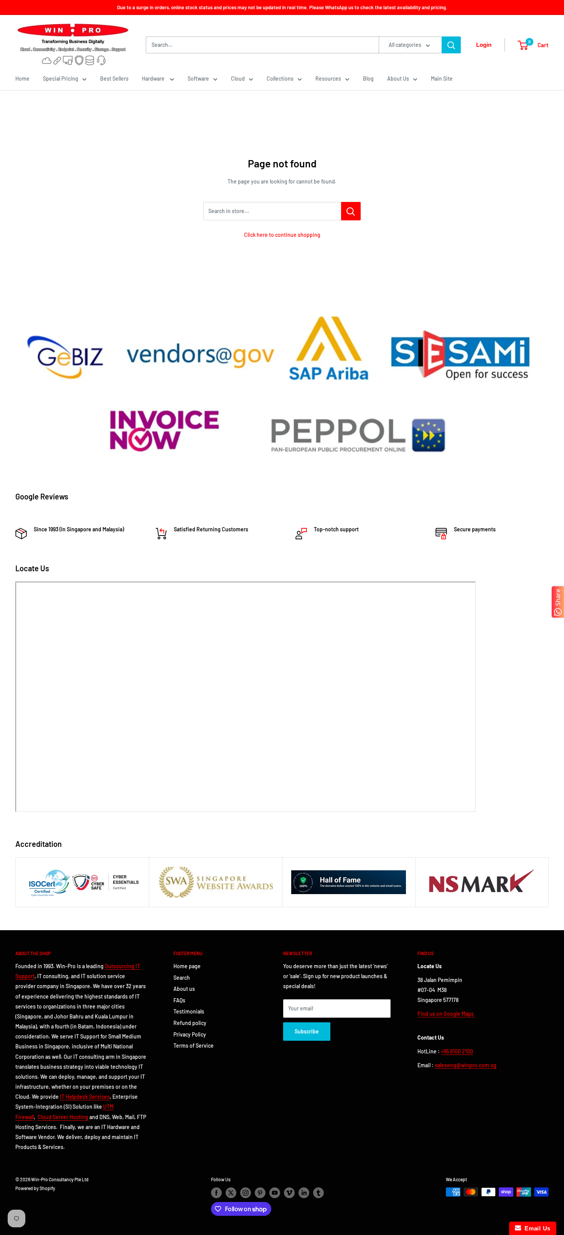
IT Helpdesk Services (85, 1096)
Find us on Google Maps (446, 1013)
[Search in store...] (351, 211)
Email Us (536, 1228)
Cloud (238, 78)
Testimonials (188, 1011)
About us (184, 988)
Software (198, 78)
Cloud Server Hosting (63, 1117)
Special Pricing (60, 78)
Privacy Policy (189, 1034)
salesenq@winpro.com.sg (465, 1065)
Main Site (442, 78)
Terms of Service (193, 1045)
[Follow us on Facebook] (216, 1192)
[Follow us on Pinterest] (260, 1192)
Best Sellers (114, 78)
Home (22, 78)
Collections (280, 78)
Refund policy (189, 1023)
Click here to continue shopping (282, 234)
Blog (368, 78)
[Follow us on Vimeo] (289, 1192)
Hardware (154, 78)
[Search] (451, 44)
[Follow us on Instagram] (245, 1192)
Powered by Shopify (35, 1188)
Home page (187, 966)
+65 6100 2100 (457, 1051)
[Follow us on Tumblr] (318, 1192)
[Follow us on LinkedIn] (303, 1192)
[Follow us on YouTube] (274, 1192)
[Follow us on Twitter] (231, 1192)
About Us (398, 78)
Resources (328, 78)
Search (181, 977)
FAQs (179, 1000)
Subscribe (307, 1031)
